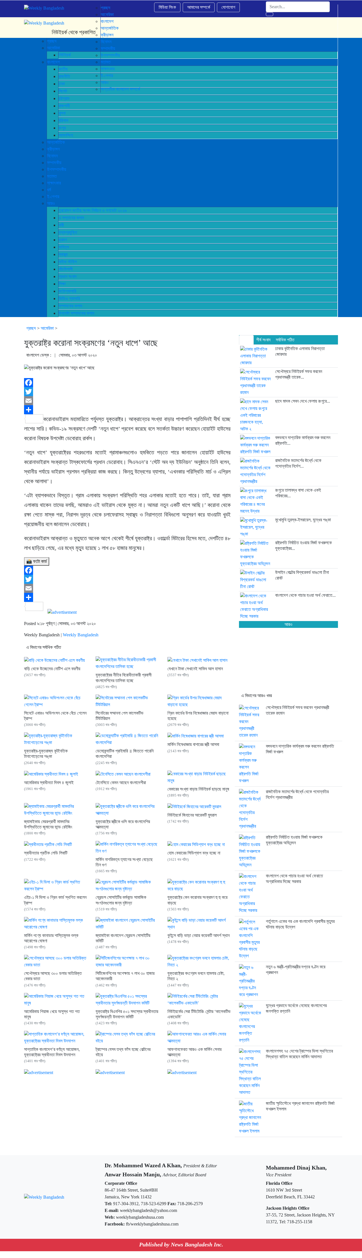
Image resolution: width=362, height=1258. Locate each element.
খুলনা (62, 113)
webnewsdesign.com (207, 1254)
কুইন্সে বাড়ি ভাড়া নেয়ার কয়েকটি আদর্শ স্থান (198, 935)
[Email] (127, 400)
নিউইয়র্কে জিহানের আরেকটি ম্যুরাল (192, 815)
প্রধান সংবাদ (68, 276)
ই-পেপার (53, 196)
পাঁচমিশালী (66, 269)
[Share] (127, 409)
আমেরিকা (107, 14)
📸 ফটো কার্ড (36, 561)
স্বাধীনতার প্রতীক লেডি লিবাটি (45, 853)
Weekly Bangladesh (80, 634)
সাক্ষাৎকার (54, 183)
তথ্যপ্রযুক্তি (68, 232)
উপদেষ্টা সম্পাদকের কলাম (76, 313)
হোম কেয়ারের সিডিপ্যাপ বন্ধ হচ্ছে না (193, 853)
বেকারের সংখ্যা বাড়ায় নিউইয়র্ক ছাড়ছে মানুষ (198, 789)
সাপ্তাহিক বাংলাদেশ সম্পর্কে (120, 89)
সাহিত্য (64, 247)
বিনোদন (52, 155)
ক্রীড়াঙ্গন (53, 149)
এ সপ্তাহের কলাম (71, 217)
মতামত (52, 176)
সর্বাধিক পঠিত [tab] (285, 339)
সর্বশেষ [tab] (246, 339)
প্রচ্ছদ (105, 7)
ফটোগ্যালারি (67, 291)
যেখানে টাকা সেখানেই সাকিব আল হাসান (195, 668)
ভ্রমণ (63, 239)
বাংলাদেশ (107, 21)
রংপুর (62, 127)
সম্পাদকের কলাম (70, 305)
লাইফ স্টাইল (68, 261)
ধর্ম (49, 189)
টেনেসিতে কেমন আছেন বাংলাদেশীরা (121, 782)
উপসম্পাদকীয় (56, 169)
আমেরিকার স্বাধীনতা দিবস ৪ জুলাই (49, 782)
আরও (51, 203)
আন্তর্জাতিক (56, 142)
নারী (61, 225)
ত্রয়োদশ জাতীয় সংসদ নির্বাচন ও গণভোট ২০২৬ (93, 210)
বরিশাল (63, 120)
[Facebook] (127, 382)
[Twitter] (127, 391)
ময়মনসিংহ (66, 135)
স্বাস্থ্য (63, 254)
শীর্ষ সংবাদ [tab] (263, 339)
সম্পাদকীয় (54, 162)
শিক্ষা (62, 283)
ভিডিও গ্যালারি (69, 298)
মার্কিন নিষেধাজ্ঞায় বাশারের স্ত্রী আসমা (193, 744)
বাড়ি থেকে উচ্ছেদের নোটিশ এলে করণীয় (52, 668)
